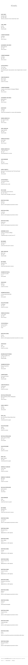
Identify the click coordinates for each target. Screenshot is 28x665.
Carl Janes (3, 24)
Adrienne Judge (5, 231)
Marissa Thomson (5, 466)
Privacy (13, 660)
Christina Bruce (5, 77)
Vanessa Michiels (5, 138)
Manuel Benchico (5, 118)
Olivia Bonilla (4, 65)
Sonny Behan (4, 374)
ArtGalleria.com (8, 658)
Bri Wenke (3, 241)
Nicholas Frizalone (6, 395)
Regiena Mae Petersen (6, 354)
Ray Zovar (3, 190)
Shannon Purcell (5, 272)
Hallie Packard (4, 302)
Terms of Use (8, 660)
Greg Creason (4, 128)
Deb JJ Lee (3, 415)
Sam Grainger (4, 159)
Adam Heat (3, 108)
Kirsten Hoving (5, 200)
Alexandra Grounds (6, 45)
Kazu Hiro (3, 14)
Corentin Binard (5, 34)
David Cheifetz (4, 169)
